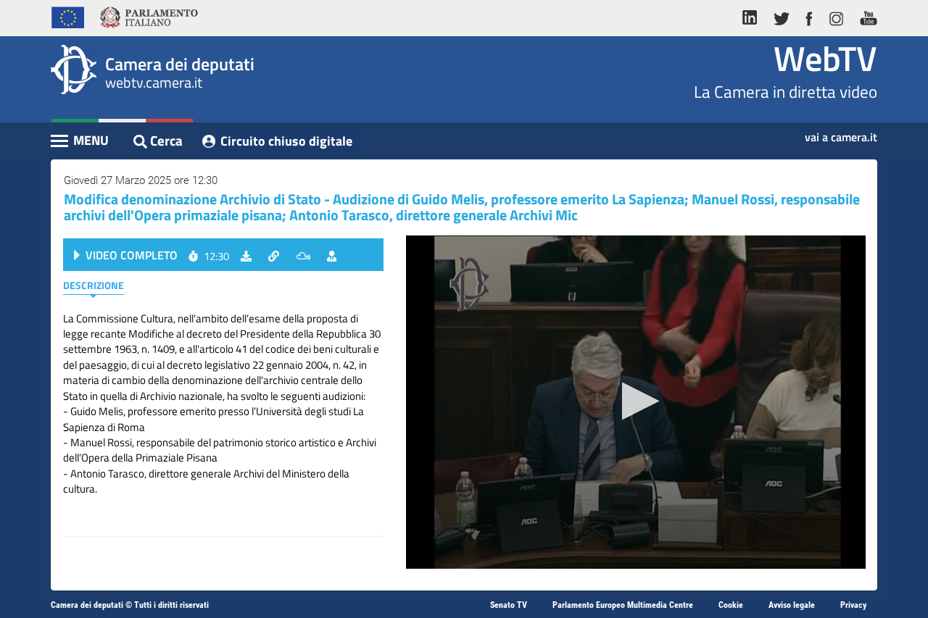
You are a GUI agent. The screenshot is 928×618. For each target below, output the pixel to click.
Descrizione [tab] (93, 285)
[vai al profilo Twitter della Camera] (781, 16)
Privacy (853, 605)
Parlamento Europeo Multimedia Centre (622, 605)
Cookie (730, 605)
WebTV (825, 58)
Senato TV (508, 605)
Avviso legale (791, 605)
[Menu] (80, 142)
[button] (636, 401)
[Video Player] (636, 402)
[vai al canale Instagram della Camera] (835, 16)
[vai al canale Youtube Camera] (864, 16)
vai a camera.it (841, 132)
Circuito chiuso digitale (286, 141)
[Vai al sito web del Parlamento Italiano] (149, 16)
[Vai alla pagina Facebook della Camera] (808, 16)
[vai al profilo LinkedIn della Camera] (753, 16)
